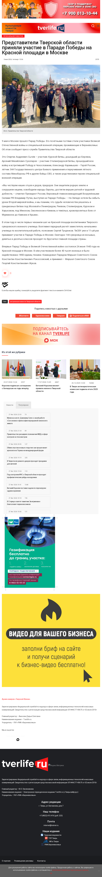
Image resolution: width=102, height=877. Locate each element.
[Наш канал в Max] (18, 740)
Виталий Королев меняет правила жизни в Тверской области (48, 388)
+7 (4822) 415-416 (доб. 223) (51, 816)
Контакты (41, 861)
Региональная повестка (13, 36)
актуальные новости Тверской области (25, 301)
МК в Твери (54, 841)
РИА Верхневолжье (53, 845)
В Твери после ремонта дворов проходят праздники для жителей (27, 462)
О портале (6, 861)
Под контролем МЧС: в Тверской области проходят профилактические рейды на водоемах (26, 475)
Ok (51, 873)
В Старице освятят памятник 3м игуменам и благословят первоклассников (23, 502)
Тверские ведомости (52, 835)
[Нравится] (5, 273)
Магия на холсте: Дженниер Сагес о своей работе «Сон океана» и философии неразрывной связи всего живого (27, 421)
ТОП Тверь (52, 838)
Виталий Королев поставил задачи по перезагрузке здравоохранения (26, 489)
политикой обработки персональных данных (70, 870)
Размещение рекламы (23, 861)
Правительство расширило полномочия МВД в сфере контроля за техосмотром (27, 435)
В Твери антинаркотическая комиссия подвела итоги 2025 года (84, 389)
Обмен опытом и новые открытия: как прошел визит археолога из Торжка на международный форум (27, 449)
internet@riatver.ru (51, 825)
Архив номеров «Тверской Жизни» (16, 699)
